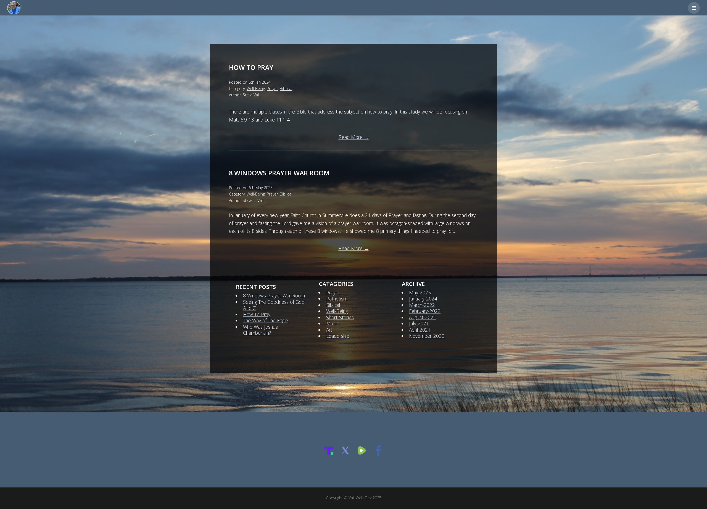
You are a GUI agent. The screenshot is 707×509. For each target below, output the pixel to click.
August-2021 (422, 317)
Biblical (286, 88)
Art (329, 329)
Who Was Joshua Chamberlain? (260, 329)
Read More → (354, 137)
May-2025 (420, 292)
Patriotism (336, 298)
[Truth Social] (328, 453)
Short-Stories (340, 317)
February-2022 (424, 311)
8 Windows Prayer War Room (279, 172)
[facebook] (378, 453)
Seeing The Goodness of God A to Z (273, 305)
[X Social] (345, 453)
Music (332, 323)
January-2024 (423, 298)
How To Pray (251, 67)
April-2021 (420, 329)
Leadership (337, 336)
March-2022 (422, 305)
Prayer (272, 88)
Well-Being (256, 88)
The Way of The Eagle (265, 320)
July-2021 (419, 323)
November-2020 (426, 336)
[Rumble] (362, 453)
